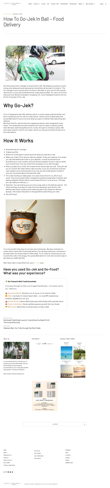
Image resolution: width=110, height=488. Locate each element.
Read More (21, 369)
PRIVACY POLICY (7, 460)
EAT (48, 4)
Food (4, 14)
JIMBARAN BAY (69, 462)
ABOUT (80, 4)
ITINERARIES (64, 4)
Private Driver (13, 301)
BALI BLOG (37, 451)
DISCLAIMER (6, 462)
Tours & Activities (15, 304)
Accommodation (14, 293)
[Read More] (16, 350)
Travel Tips (9, 14)
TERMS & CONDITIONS (9, 465)
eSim (10, 296)
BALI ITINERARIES (39, 456)
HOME (30, 4)
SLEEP (43, 4)
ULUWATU (68, 455)
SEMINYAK (68, 450)
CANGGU (67, 457)
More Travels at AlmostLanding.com (13, 374)
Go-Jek (37, 263)
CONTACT (6, 457)
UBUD (66, 452)
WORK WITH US (7, 455)
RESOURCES (73, 4)
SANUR (67, 460)
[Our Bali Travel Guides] (73, 360)
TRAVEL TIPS (55, 4)
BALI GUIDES (89, 4)
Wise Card (12, 307)
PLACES (35, 4)
